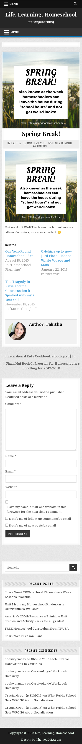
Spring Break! (41, 134)
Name (10, 456)
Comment (13, 404)
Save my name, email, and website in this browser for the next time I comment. (37, 509)
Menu (13, 4)
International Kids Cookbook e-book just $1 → (41, 356)
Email (10, 471)
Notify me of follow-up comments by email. (40, 518)
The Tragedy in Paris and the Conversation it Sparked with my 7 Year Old (19, 291)
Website (11, 487)
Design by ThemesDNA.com (41, 739)
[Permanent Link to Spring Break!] (41, 90)
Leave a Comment (62, 143)
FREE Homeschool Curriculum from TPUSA (37, 628)
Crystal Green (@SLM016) (24, 695)
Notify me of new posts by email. (32, 525)
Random (42, 146)
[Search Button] (75, 4)
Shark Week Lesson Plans (23, 636)
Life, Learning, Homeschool (41, 14)
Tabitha (16, 143)
